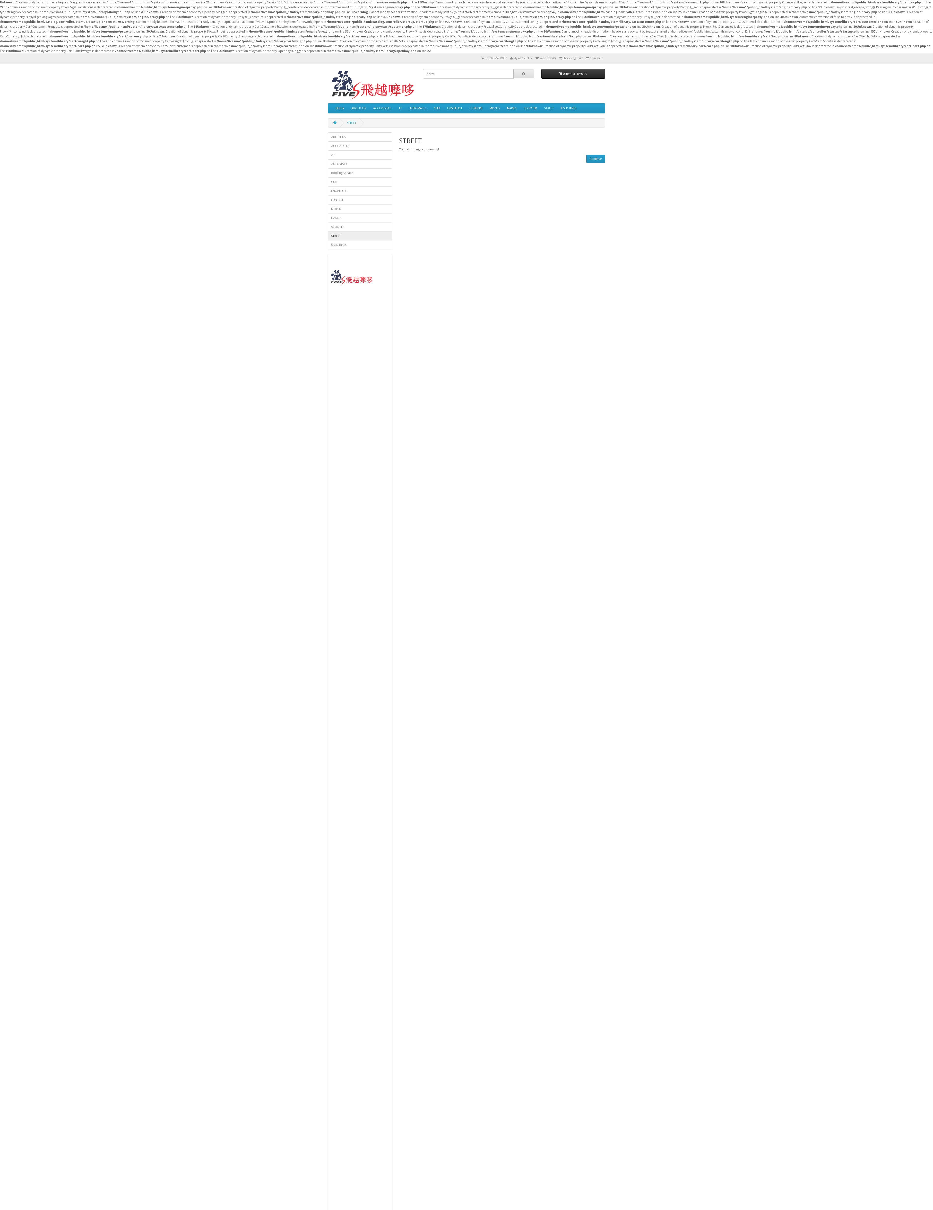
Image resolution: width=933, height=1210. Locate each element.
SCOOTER (530, 108)
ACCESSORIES (382, 108)
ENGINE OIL (455, 108)
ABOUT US (358, 108)
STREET (549, 108)
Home (340, 108)
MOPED (495, 108)
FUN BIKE (476, 108)
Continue (595, 159)
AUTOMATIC (417, 108)
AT (400, 108)
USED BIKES (568, 108)
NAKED (512, 108)
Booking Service (342, 173)
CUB (437, 108)
